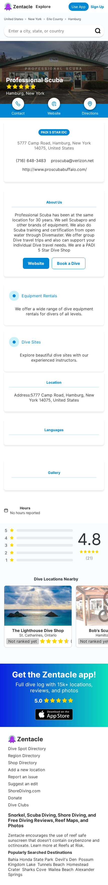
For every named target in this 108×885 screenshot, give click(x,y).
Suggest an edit (23, 783)
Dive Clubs (18, 804)
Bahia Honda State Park (30, 859)
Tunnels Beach (51, 864)
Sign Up (97, 7)
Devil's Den (66, 859)
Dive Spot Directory (27, 748)
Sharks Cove (34, 869)
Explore (43, 6)
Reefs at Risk (71, 845)
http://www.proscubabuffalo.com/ (54, 169)
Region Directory (24, 755)
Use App (79, 7)
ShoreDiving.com (24, 790)
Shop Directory (22, 762)
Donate (15, 797)
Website (36, 263)
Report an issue (23, 776)
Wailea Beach (60, 869)
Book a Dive (68, 263)
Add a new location (26, 769)
